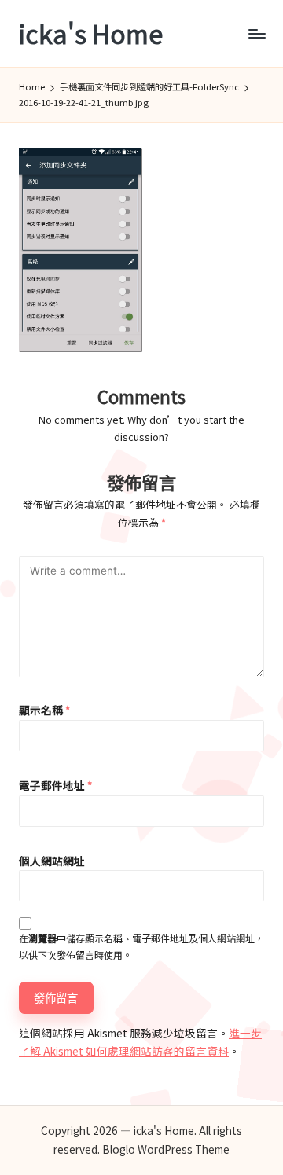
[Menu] (256, 33)
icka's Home (91, 33)
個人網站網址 (52, 860)
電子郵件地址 (55, 785)
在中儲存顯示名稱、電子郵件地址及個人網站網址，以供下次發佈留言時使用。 (141, 946)
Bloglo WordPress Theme (166, 1149)
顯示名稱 (44, 710)
